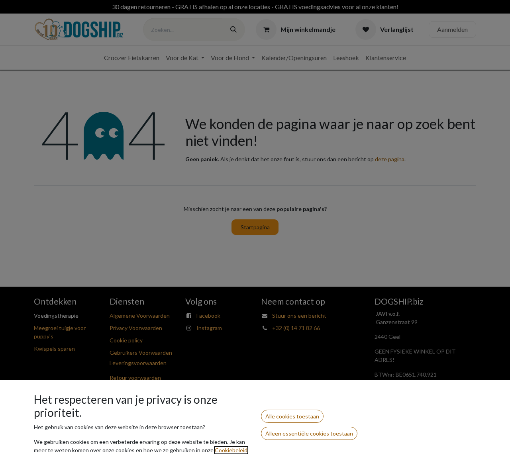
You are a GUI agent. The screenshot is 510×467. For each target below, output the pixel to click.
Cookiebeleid (231, 450)
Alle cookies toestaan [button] (292, 416)
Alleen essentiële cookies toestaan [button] (309, 433)
